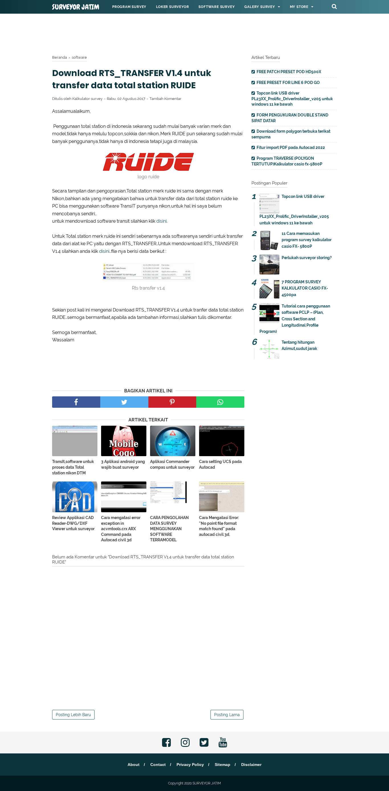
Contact (158, 764)
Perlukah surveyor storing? (307, 257)
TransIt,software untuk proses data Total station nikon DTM (73, 467)
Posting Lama (227, 714)
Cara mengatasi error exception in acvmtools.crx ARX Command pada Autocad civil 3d (120, 528)
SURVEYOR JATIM (75, 7)
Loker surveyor (172, 7)
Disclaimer (251, 764)
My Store (299, 7)
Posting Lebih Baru (73, 714)
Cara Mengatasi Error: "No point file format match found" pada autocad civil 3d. (219, 526)
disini (161, 221)
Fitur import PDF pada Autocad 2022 (291, 147)
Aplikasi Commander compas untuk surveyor (172, 464)
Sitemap (222, 764)
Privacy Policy (190, 764)
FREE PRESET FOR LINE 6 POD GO (288, 82)
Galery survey (259, 7)
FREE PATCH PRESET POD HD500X (289, 71)
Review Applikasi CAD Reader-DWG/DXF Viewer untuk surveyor (73, 523)
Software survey (216, 7)
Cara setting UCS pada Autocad (220, 464)
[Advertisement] (194, 33)
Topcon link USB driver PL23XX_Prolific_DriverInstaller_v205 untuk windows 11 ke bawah (292, 98)
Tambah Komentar (165, 99)
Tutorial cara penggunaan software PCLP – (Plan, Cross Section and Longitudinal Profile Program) (294, 319)
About (134, 764)
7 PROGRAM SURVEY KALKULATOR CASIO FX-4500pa (305, 288)
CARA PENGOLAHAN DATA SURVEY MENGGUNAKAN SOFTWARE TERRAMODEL (169, 528)
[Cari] (334, 6)
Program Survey (129, 7)
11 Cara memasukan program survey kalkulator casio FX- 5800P (306, 240)
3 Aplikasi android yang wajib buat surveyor (123, 464)
